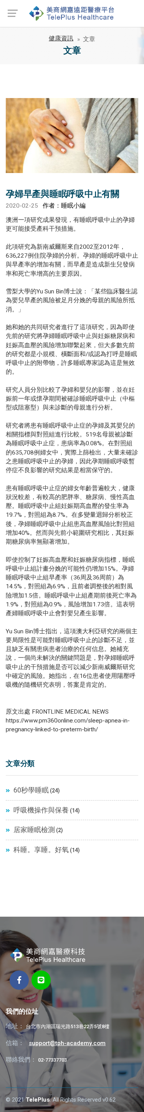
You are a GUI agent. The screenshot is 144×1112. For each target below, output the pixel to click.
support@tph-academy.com (67, 1043)
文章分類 (20, 763)
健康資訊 (61, 38)
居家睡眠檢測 (33, 830)
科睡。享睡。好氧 (40, 850)
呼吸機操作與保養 (40, 810)
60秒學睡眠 (30, 790)
